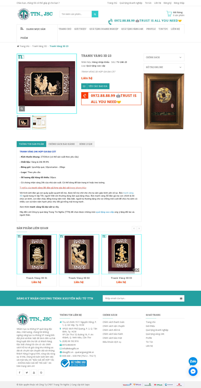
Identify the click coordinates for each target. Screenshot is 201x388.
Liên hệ (175, 29)
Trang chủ (65, 29)
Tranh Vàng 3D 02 (79, 277)
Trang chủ (112, 2)
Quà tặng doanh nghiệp (131, 2)
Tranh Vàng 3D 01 (36, 277)
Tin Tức (163, 29)
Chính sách (153, 57)
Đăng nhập (179, 2)
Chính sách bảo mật (112, 337)
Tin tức (148, 2)
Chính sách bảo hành (113, 334)
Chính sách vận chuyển (114, 326)
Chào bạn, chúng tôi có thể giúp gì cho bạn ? (38, 2)
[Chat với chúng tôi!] (193, 371)
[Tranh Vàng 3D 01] (37, 254)
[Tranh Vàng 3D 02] (79, 254)
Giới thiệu (80, 29)
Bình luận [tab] (85, 144)
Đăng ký (167, 2)
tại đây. (56, 207)
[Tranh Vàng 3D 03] (121, 254)
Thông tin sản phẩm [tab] (31, 144)
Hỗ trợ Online (154, 67)
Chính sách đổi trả (111, 330)
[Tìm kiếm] (95, 14)
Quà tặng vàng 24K (132, 29)
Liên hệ (157, 2)
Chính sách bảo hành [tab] (62, 144)
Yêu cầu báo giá (98, 86)
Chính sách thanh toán (113, 322)
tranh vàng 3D (39, 187)
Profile (151, 29)
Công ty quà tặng (40, 212)
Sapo (87, 384)
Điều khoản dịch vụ (112, 341)
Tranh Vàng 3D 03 (121, 277)
